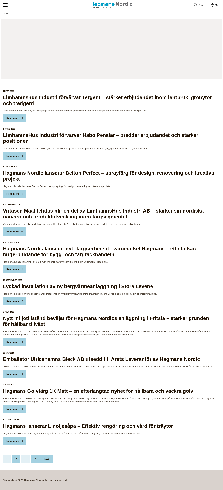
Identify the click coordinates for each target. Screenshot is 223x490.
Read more (12, 118)
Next (46, 459)
